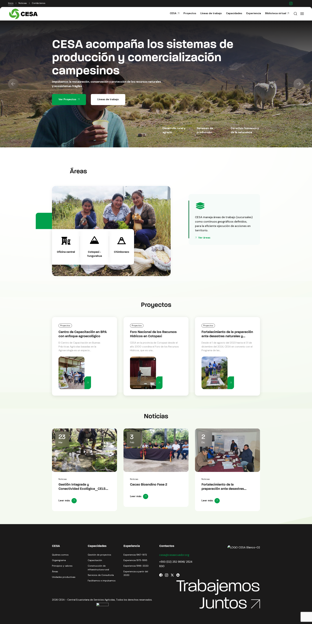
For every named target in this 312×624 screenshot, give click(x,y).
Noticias (62, 479)
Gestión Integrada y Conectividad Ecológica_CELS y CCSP (83, 489)
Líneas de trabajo (108, 86)
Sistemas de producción (205, 130)
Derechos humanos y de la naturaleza (245, 130)
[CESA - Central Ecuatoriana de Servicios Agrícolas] (24, 13)
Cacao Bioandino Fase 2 (148, 332)
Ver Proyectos (67, 86)
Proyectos (65, 325)
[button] (13, 84)
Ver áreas (204, 237)
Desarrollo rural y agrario (173, 130)
